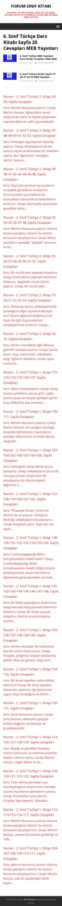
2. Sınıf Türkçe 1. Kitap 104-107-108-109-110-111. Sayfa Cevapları (30, 853)
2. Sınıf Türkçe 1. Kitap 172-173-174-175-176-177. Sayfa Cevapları (30, 377)
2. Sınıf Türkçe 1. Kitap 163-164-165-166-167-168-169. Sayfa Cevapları (30, 455)
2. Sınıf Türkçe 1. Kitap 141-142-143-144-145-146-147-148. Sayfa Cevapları (31, 591)
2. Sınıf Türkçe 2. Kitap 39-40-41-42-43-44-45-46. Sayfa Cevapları (29, 174)
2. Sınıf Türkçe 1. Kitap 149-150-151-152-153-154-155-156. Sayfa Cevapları (31, 542)
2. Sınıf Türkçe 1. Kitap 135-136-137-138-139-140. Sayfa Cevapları (30, 635)
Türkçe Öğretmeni (45, 62)
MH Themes (29, 899)
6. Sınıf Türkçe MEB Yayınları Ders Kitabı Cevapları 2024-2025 (38, 57)
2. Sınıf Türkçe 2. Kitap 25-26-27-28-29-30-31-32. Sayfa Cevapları (29, 261)
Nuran (8, 96)
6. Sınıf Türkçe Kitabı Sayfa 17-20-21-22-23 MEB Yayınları (38, 75)
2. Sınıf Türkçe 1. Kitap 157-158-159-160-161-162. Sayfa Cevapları (30, 499)
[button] (57, 26)
